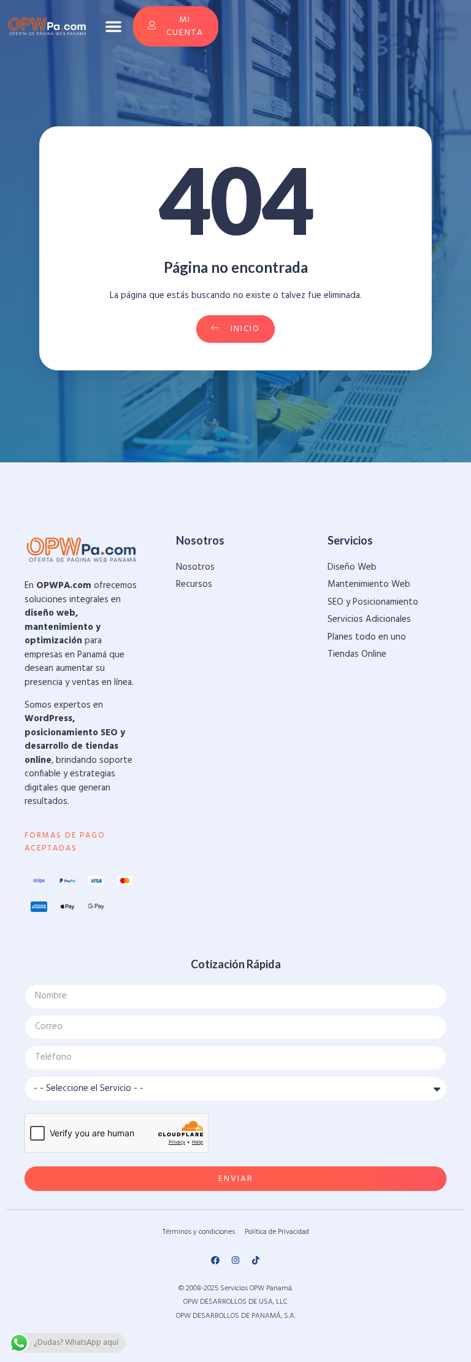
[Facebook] (215, 1260)
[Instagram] (235, 1260)
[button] (113, 26)
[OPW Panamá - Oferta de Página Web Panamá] (47, 26)
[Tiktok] (255, 1260)
